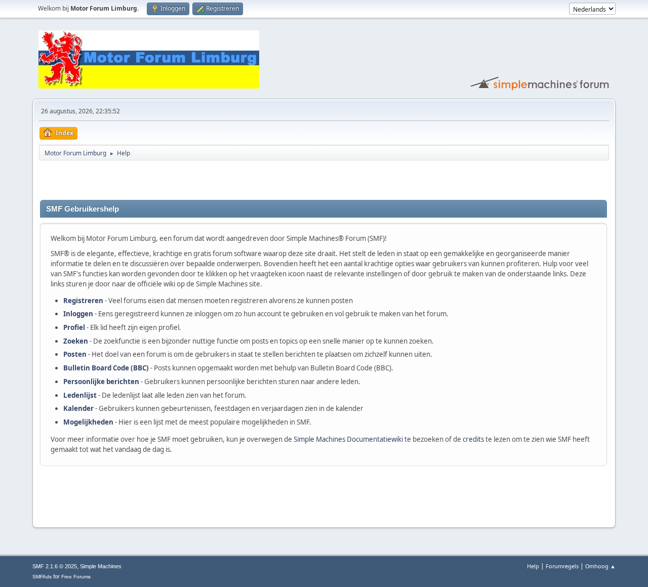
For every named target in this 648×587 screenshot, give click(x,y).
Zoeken (75, 341)
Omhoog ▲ (600, 566)
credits (473, 439)
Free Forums (76, 576)
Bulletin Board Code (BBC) (106, 367)
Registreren (83, 300)
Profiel (74, 327)
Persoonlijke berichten (101, 381)
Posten (75, 354)
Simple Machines (101, 566)
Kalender (78, 408)
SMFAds (42, 576)
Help (533, 566)
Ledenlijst (80, 395)
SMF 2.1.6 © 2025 (54, 566)
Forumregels (562, 566)
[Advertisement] (158, 180)
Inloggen (78, 313)
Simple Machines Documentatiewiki (348, 439)
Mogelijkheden (88, 422)
